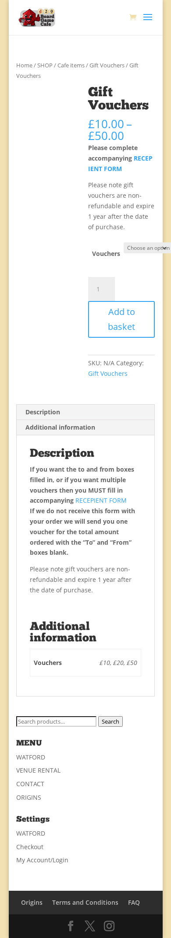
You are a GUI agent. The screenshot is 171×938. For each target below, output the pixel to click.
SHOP (45, 65)
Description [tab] (42, 412)
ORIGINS (28, 797)
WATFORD (30, 757)
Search (110, 721)
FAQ (134, 902)
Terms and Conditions (85, 902)
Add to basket (121, 319)
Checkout (29, 847)
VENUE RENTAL (38, 770)
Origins (32, 902)
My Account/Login (42, 860)
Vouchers (106, 253)
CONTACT (30, 784)
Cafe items (71, 65)
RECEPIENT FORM (100, 500)
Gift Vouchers (107, 65)
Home (24, 65)
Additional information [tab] (60, 427)
